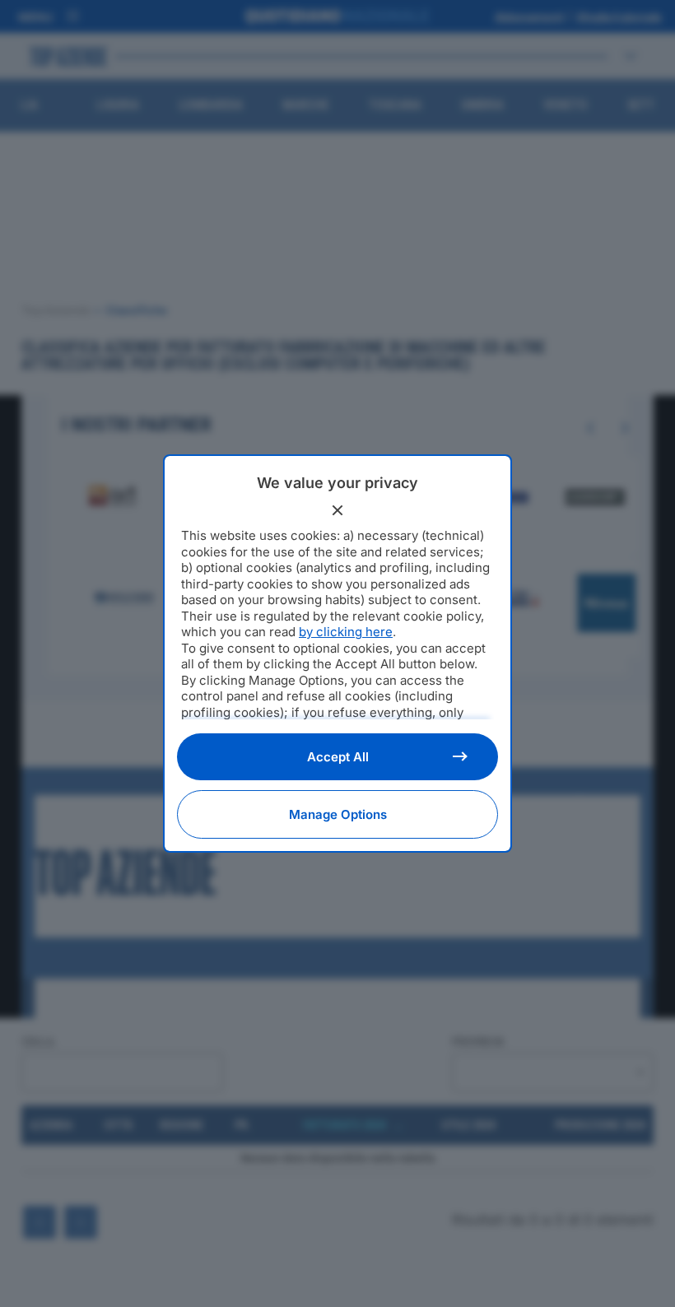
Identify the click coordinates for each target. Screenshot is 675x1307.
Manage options (338, 814)
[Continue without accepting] (337, 510)
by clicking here (346, 632)
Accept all (338, 757)
